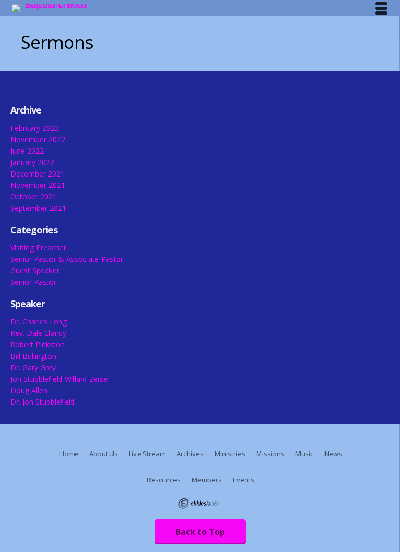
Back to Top (200, 531)
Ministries (230, 453)
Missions (270, 453)
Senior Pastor (33, 282)
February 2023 (34, 128)
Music (304, 453)
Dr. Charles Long (38, 322)
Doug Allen (28, 390)
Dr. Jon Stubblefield (42, 402)
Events (243, 479)
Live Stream (147, 453)
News (333, 453)
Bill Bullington (33, 356)
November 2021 (37, 185)
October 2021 (33, 197)
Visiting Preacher (38, 248)
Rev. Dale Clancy (38, 333)
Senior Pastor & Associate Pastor (66, 259)
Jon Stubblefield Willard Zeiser (60, 379)
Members (207, 479)
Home (68, 453)
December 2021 (37, 174)
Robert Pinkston (37, 344)
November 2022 (37, 139)
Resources (164, 479)
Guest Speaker (34, 270)
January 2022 (32, 162)
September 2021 (38, 208)
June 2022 (27, 151)
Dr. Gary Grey (33, 367)
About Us (103, 453)
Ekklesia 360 (199, 503)
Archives (190, 453)
